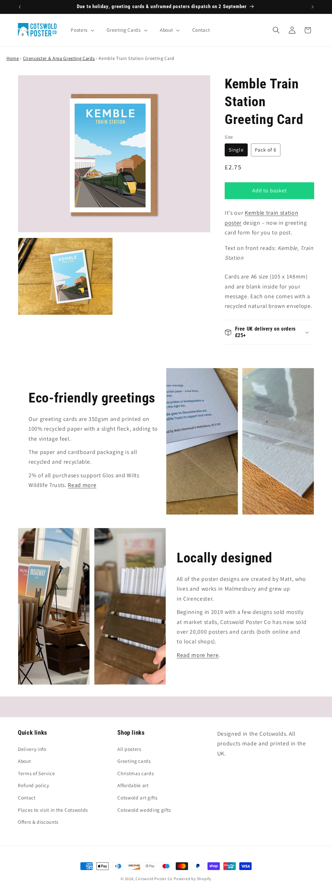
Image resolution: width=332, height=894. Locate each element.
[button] (81, 30)
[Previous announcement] (20, 7)
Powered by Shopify (192, 878)
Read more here (198, 655)
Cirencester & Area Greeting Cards (59, 58)
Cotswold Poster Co (154, 878)
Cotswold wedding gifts (144, 810)
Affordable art (132, 785)
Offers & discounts (38, 822)
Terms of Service (36, 773)
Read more (82, 485)
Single (236, 149)
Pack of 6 (266, 149)
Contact (27, 797)
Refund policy (33, 785)
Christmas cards (135, 773)
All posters (129, 749)
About (24, 761)
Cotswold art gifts (137, 797)
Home (12, 58)
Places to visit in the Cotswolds (53, 810)
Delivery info (32, 749)
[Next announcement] (312, 7)
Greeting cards (133, 761)
